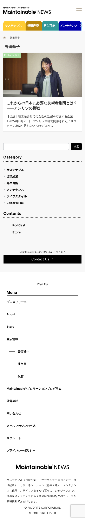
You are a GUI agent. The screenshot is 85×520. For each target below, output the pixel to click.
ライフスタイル (17, 196)
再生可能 (12, 183)
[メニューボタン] (79, 10)
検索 (76, 146)
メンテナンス (15, 189)
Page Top (42, 284)
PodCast (18, 225)
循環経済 (12, 176)
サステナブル (15, 169)
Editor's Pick (15, 202)
